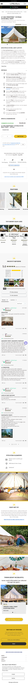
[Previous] (2, 235)
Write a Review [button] (14, 292)
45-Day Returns (12, 162)
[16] (6, 281)
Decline (13, 678)
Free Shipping (5, 162)
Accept (13, 674)
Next (16, 9)
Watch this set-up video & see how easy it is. (14, 519)
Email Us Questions (15, 165)
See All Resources (14, 619)
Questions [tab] (13, 300)
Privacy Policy (5, 670)
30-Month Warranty (22, 162)
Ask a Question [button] (14, 295)
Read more (5, 610)
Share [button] (4, 328)
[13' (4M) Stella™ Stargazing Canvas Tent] (14, 228)
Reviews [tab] (4, 300)
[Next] (26, 235)
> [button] (18, 444)
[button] (23, 328)
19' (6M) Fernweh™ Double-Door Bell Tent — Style (12, 126)
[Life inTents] (14, 3)
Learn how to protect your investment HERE (14, 176)
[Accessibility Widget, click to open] (25, 343)
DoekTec (8, 88)
